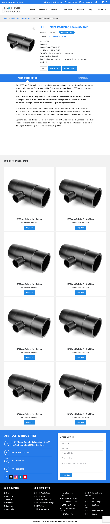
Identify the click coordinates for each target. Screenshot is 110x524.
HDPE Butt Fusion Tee (95, 511)
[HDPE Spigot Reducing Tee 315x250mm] (81, 192)
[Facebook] (96, 2)
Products (9, 499)
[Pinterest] (106, 2)
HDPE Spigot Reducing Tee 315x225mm (29, 284)
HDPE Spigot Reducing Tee (20, 18)
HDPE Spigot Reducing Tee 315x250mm (80, 219)
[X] (11, 477)
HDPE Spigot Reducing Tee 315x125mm (80, 414)
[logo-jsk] (11, 9)
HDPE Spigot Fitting (43, 496)
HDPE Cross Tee (67, 514)
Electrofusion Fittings (44, 499)
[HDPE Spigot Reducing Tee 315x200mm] (81, 257)
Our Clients (10, 503)
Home (6, 18)
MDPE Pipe (40, 506)
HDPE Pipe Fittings (43, 493)
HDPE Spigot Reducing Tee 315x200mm (80, 284)
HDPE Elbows (92, 514)
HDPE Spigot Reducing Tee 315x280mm (29, 219)
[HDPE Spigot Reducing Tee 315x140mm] (29, 387)
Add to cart (54, 69)
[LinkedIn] (103, 2)
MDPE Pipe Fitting (68, 505)
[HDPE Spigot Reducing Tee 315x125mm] (81, 387)
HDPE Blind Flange (94, 502)
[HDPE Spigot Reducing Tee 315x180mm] (29, 322)
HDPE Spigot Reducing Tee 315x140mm (29, 414)
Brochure (9, 506)
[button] (60, 9)
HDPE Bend (91, 499)
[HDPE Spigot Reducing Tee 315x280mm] (29, 192)
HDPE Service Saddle (69, 502)
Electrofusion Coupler (69, 499)
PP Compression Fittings (45, 503)
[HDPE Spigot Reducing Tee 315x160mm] (81, 322)
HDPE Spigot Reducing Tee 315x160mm (80, 349)
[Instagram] (16, 477)
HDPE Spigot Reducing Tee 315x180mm (29, 349)
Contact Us (10, 509)
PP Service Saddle (42, 509)
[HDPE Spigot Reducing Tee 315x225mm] (29, 257)
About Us (9, 496)
